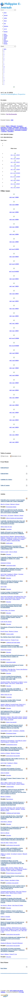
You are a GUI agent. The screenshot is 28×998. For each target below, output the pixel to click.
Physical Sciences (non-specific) (13, 873)
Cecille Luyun (12, 670)
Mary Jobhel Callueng (17, 717)
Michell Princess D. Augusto (19, 927)
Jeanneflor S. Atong (5, 870)
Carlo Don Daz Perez (10, 598)
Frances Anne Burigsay (21, 669)
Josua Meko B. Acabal (20, 740)
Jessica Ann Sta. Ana (11, 575)
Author (5, 18)
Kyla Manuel (4, 669)
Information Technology (21, 130)
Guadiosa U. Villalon (12, 574)
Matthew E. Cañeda (5, 853)
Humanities (16, 127)
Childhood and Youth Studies (13, 642)
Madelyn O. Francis (14, 929)
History (8, 126)
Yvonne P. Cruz (14, 640)
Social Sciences (10, 130)
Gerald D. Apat (14, 742)
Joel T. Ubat (3, 574)
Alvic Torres (12, 683)
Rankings (6, 26)
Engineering (11, 128)
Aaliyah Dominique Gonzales (15, 718)
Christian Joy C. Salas (11, 537)
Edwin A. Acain (4, 551)
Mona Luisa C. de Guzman (7, 515)
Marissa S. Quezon (14, 504)
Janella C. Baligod (5, 704)
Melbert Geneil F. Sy (5, 640)
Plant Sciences (9, 799)
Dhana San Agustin (8, 719)
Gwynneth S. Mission (6, 540)
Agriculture (10, 131)
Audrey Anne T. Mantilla (6, 539)
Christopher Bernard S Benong (8, 891)
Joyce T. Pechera (22, 537)
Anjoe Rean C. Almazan (6, 821)
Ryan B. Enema (4, 631)
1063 (12, 120)
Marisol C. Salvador (15, 809)
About (5, 20)
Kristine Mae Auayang (10, 705)
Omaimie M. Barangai (6, 943)
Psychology (9, 127)
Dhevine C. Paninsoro (6, 927)
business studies (10, 634)
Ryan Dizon (19, 598)
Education (3, 127)
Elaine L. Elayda (5, 880)
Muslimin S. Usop (10, 869)
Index (5, 49)
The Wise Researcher (11, 114)
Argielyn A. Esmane (5, 753)
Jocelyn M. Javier (20, 807)
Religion (3, 130)
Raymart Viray (8, 599)
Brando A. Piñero (5, 893)
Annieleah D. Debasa (6, 563)
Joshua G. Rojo (12, 782)
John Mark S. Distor (14, 880)
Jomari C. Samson (5, 809)
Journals (5, 15)
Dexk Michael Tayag (18, 596)
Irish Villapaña (23, 929)
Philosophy (13, 126)
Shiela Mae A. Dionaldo (16, 870)
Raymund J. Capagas (6, 717)
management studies (11, 565)
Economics (20, 126)
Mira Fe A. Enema (5, 504)
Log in (5, 29)
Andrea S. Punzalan (5, 916)
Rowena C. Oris (11, 807)
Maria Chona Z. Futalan (16, 893)
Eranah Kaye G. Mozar (18, 539)
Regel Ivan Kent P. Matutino (7, 536)
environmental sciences (11, 744)
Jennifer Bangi (4, 670)
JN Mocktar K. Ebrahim (21, 869)
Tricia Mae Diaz (11, 669)
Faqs (5, 23)
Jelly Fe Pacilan (4, 929)
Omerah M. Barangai (17, 943)
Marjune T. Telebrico (6, 796)
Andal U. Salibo (4, 867)
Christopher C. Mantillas (18, 730)
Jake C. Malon (4, 782)
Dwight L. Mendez (13, 867)
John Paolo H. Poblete (17, 905)
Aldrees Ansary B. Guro (6, 526)
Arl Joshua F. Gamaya (16, 853)
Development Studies (11, 506)
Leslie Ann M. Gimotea (6, 621)
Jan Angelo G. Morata (6, 905)
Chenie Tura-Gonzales (6, 649)
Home (5, 12)
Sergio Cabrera (16, 599)
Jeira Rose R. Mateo (5, 682)
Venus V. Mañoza (5, 954)
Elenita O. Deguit (11, 784)
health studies (9, 543)
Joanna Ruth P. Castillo (6, 730)
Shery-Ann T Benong (21, 891)
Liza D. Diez (4, 807)
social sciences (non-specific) (13, 755)
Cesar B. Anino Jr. (5, 742)
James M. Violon (5, 842)
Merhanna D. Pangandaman (7, 740)
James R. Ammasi (5, 772)
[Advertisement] (14, 979)
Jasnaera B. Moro (15, 540)
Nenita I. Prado (13, 842)
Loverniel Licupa (14, 704)
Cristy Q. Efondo (13, 551)
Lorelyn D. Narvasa (5, 930)
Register (5, 31)
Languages (4, 131)
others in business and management (14, 518)
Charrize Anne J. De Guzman (8, 610)
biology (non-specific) (11, 722)
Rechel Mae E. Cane (16, 930)
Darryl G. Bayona (5, 832)
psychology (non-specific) (12, 882)
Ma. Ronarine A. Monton (17, 682)
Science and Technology (21, 128)
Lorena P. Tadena (20, 784)
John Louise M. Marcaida (7, 596)
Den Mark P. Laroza (5, 659)
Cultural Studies (10, 786)
